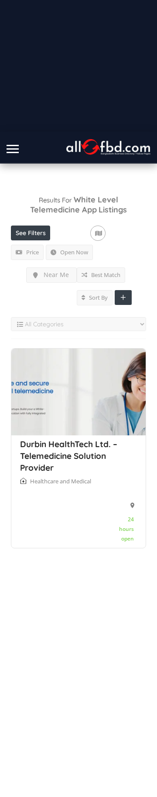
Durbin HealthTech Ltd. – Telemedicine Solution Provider (68, 456)
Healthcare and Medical (60, 481)
